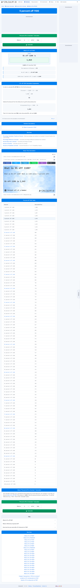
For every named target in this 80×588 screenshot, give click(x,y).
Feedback (78, 294)
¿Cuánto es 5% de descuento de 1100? (29, 578)
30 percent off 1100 (9, 288)
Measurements (35, 1)
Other (58, 1)
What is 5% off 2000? (29, 571)
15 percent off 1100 (9, 246)
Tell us (52, 118)
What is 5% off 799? (29, 541)
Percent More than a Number (10, 141)
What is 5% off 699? (29, 535)
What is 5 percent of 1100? (30, 127)
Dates (21, 1)
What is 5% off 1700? (29, 565)
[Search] (77, 2)
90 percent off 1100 (9, 456)
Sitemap (30, 586)
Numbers (28, 1)
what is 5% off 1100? (12, 495)
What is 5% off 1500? (29, 561)
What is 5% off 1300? (29, 557)
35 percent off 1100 (9, 302)
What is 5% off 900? (29, 549)
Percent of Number (7, 143)
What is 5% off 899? (29, 545)
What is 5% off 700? (29, 539)
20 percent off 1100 (9, 260)
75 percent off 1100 (9, 414)
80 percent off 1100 (9, 428)
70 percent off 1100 (9, 400)
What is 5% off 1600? (29, 563)
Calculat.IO (20, 586)
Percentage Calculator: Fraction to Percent (13, 136)
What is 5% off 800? (29, 543)
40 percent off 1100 (9, 316)
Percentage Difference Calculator (11, 139)
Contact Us (44, 586)
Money (51, 1)
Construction (44, 1)
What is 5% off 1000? (29, 553)
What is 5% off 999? (29, 551)
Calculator (64, 1)
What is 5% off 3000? (29, 573)
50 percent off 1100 (9, 344)
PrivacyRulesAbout (37, 586)
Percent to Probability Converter (10, 145)
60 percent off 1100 (9, 372)
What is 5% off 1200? (29, 555)
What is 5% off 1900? (29, 569)
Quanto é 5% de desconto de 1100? (29, 580)
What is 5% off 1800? (29, 567)
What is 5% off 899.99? (29, 547)
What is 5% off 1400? (29, 559)
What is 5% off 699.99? (29, 537)
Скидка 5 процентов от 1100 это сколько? (29, 576)
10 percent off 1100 (9, 232)
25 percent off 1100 (9, 274)
